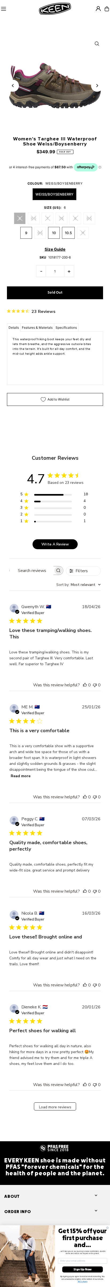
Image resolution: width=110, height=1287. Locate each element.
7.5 (61, 218)
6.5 (33, 218)
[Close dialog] (107, 1227)
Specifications (66, 328)
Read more (20, 776)
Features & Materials (37, 328)
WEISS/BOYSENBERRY (54, 194)
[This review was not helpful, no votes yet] (95, 685)
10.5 (68, 233)
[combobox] (78, 584)
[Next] (97, 86)
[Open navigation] (18, 8)
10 (54, 233)
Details (14, 328)
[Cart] (107, 8)
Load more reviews (55, 1107)
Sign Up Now (82, 1269)
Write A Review (55, 544)
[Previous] (13, 86)
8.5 (89, 218)
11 (82, 233)
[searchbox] (31, 570)
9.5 (40, 233)
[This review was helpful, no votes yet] (85, 685)
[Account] (98, 8)
